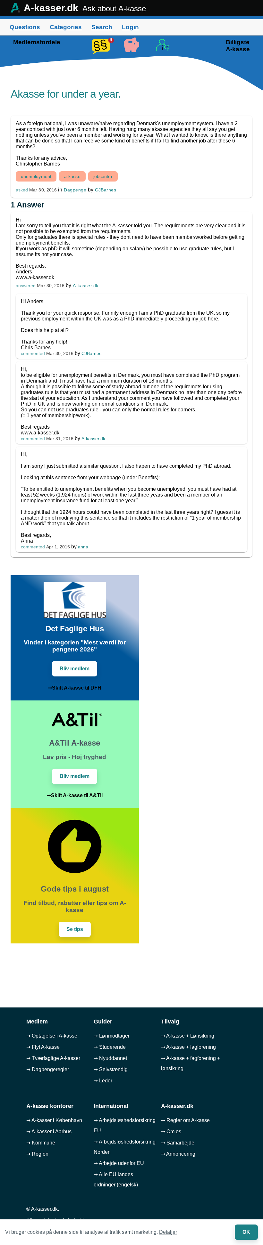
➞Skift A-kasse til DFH (74, 688)
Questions (25, 27)
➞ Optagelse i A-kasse (51, 1036)
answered (26, 285)
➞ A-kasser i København (54, 1120)
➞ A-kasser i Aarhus (49, 1131)
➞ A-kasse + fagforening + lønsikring (190, 1063)
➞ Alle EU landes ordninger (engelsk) (116, 1179)
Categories (66, 27)
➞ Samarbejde (177, 1142)
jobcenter (103, 176)
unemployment (36, 176)
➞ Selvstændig (111, 1069)
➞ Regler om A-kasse (185, 1120)
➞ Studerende (110, 1047)
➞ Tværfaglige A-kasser (53, 1058)
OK (246, 1232)
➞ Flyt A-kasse (43, 1047)
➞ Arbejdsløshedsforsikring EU (125, 1125)
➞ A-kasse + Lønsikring (187, 1036)
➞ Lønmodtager (112, 1036)
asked (22, 190)
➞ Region (37, 1154)
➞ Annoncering (178, 1154)
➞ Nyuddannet (110, 1058)
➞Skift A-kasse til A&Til (75, 795)
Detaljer (168, 1232)
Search (101, 27)
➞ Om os (171, 1131)
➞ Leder (103, 1080)
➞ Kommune (40, 1142)
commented (33, 353)
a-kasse (72, 176)
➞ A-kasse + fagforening (188, 1047)
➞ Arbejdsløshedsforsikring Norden (125, 1147)
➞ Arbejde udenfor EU (119, 1163)
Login (130, 27)
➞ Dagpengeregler (47, 1069)
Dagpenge (75, 189)
